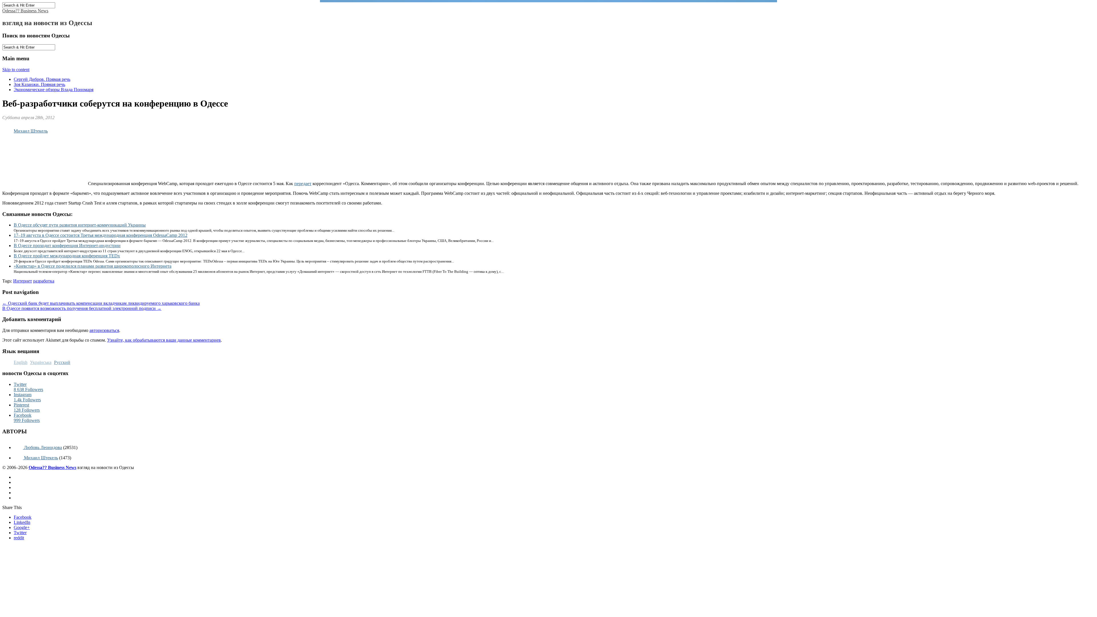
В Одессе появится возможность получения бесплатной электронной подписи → (81, 308)
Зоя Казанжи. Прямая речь (39, 84)
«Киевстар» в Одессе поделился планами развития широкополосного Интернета (92, 266)
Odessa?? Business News (25, 10)
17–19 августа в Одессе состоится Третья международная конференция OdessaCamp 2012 (100, 235)
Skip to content (15, 69)
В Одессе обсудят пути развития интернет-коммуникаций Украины (80, 225)
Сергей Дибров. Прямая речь (42, 79)
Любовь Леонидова (42, 447)
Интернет (22, 281)
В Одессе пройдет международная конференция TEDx (67, 255)
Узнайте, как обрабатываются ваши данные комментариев (164, 340)
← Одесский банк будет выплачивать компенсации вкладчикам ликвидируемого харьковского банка (101, 303)
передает (302, 183)
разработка (43, 281)
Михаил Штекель (31, 131)
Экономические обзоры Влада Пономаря (53, 89)
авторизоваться (104, 330)
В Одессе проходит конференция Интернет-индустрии (67, 245)
